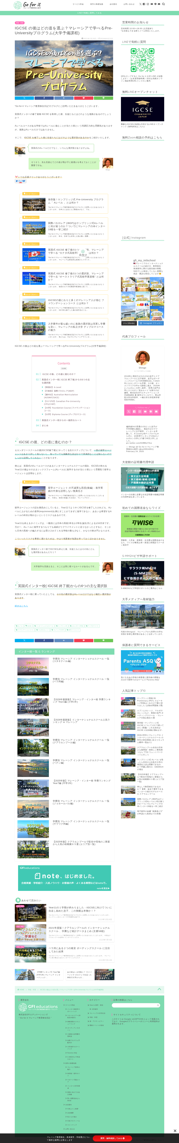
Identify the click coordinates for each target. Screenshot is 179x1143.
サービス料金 (78, 4)
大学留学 (95, 1009)
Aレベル (20, 626)
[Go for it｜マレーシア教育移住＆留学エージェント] (27, 9)
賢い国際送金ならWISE (73, 1099)
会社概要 (70, 1113)
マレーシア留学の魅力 (73, 1068)
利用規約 (154, 1021)
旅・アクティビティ (97, 1021)
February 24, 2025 (135, 451)
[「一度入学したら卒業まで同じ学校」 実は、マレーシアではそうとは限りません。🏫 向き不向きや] (128, 284)
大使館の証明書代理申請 (73, 1035)
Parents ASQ (72, 1053)
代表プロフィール (73, 1121)
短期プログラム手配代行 (73, 1041)
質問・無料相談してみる (111, 1138)
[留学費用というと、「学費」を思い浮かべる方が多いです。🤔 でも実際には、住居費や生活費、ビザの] (157, 284)
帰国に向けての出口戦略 (73, 1093)
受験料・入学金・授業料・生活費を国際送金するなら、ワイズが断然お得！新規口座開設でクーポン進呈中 (142, 542)
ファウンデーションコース (25, 630)
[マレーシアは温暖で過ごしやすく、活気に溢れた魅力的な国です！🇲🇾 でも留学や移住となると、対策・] (157, 313)
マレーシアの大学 (58, 630)
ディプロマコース (92, 626)
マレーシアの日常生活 (97, 1013)
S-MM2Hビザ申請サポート (73, 1058)
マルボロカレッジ (43, 630)
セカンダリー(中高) (77, 626)
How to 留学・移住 (96, 1005)
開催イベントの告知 (97, 1025)
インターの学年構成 (73, 1087)
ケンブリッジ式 (62, 626)
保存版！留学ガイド (73, 1074)
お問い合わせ (129, 4)
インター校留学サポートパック (73, 1010)
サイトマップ (72, 1125)
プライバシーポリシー (138, 1021)
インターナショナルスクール (44, 626)
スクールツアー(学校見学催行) (74, 1016)
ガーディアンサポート (73, 1029)
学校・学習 (19, 23)
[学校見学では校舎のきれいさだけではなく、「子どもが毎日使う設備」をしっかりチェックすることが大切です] (157, 298)
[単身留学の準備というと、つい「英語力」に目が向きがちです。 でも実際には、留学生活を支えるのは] (128, 298)
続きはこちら (21, 606)
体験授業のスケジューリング (73, 1023)
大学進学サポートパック (73, 1048)
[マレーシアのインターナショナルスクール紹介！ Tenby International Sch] (128, 313)
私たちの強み (72, 1117)
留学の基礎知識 (96, 4)
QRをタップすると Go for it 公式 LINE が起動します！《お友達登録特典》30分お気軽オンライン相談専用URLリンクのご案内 (142, 78)
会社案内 (113, 4)
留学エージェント (73, 630)
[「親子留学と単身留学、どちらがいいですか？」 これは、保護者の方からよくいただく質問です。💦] (142, 298)
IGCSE (29, 626)
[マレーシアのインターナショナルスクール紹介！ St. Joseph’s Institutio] (142, 313)
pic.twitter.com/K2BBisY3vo (139, 443)
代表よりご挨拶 (72, 1109)
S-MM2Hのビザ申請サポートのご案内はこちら (141, 588)
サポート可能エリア (73, 1081)
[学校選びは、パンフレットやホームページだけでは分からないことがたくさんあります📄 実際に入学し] (142, 284)
